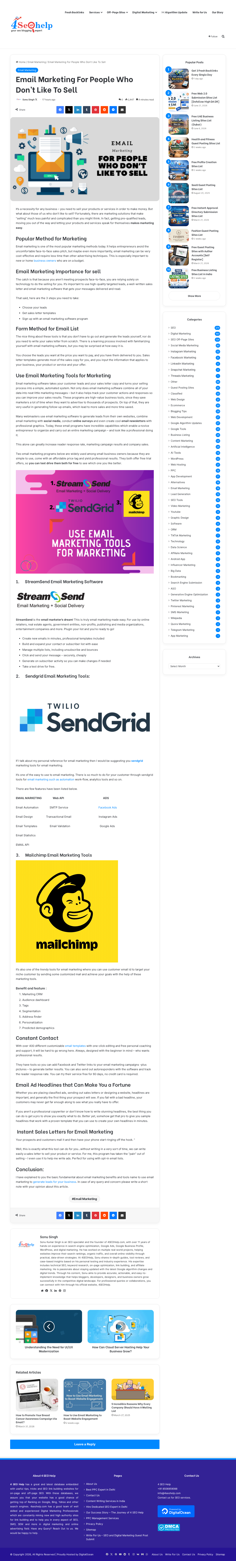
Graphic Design (180, 517)
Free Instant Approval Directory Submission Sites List (205, 212)
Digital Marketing (143, 12)
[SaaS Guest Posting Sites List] (179, 193)
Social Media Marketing (184, 345)
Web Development (181, 417)
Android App (178, 559)
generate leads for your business (54, 1182)
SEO (173, 327)
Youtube (176, 511)
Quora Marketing (180, 623)
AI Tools (176, 452)
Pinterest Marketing (182, 606)
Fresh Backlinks (74, 12)
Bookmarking (178, 576)
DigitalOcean (86, 1554)
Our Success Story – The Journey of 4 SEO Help (114, 1512)
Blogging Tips (179, 411)
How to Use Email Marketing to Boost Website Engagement (83, 1416)
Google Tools (178, 428)
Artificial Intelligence (183, 446)
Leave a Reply (85, 1444)
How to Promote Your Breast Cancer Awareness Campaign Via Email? (36, 1418)
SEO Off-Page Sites (182, 339)
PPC (173, 470)
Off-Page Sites (116, 12)
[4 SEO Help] (31, 24)
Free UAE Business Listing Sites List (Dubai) (203, 120)
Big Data (176, 570)
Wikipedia (176, 618)
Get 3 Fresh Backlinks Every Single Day (205, 72)
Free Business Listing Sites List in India (204, 272)
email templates (75, 1046)
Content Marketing (182, 440)
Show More (194, 295)
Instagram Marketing (183, 351)
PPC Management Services (102, 1518)
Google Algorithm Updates (186, 423)
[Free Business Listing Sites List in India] (179, 278)
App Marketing (179, 635)
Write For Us (172, 1554)
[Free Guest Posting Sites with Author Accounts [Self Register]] (179, 255)
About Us (91, 1483)
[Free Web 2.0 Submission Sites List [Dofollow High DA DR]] (179, 102)
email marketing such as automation (50, 779)
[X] (51, 1291)
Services (94, 12)
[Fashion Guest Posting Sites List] (179, 236)
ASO (173, 588)
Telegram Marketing (182, 629)
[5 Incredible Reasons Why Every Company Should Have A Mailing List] (133, 1389)
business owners (45, 260)
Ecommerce (178, 405)
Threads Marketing (182, 375)
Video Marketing (180, 505)
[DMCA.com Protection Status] (169, 1530)
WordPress (177, 458)
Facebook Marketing (183, 357)
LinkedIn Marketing (182, 363)
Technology (178, 541)
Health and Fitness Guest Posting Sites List (206, 141)
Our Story (217, 12)
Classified (176, 393)
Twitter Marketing (181, 600)
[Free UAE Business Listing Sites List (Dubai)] (179, 124)
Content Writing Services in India (105, 1501)
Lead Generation (180, 494)
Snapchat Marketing (183, 369)
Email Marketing (37, 62)
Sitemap (91, 1529)
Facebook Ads (107, 807)
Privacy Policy (94, 1523)
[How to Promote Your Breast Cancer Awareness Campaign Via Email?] (37, 1395)
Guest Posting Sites (182, 387)
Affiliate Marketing (181, 553)
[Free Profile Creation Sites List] (179, 170)
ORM (173, 529)
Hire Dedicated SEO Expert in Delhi (106, 1506)
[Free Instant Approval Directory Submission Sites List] (179, 216)
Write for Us (199, 12)
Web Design (178, 399)
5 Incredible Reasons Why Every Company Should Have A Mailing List (132, 1407)
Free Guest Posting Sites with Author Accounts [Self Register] (203, 253)
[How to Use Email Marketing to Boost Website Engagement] (85, 1395)
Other (174, 381)
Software (176, 523)
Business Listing (180, 434)
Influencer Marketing (183, 564)
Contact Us (93, 1495)
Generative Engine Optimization (189, 594)
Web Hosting (178, 464)
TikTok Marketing (181, 535)
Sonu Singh (28, 99)
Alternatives (178, 482)
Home (22, 62)
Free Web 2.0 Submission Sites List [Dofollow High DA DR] (205, 97)
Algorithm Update (175, 12)
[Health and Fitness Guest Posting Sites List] (179, 147)
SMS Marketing (180, 612)
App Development (181, 476)
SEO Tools (177, 500)
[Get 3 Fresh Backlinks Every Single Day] (179, 79)
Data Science (179, 547)
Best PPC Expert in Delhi (100, 1489)
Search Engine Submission (186, 582)
